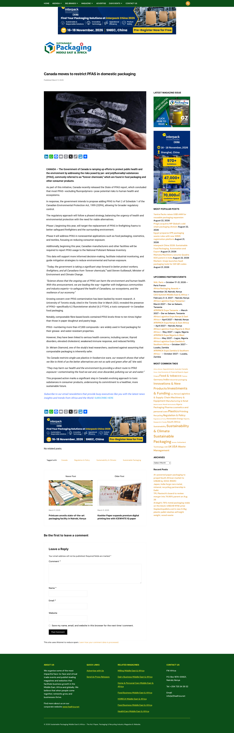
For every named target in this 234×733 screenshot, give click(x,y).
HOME (46, 3)
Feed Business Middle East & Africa (135, 705)
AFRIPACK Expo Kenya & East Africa (171, 322)
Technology (159, 447)
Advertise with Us (95, 670)
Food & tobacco (170, 376)
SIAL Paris (158, 282)
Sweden (174, 442)
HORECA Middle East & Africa (132, 699)
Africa (155, 369)
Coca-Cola (157, 372)
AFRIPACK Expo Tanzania (166, 310)
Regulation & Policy (82, 460)
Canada (64, 460)
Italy (172, 394)
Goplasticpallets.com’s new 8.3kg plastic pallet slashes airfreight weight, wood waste (170, 512)
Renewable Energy (175, 418)
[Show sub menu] (61, 3)
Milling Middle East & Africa (131, 670)
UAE (166, 447)
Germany (158, 379)
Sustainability (160, 426)
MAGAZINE (86, 3)
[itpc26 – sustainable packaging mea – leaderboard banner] (117, 33)
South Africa (173, 421)
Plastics (173, 411)
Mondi (165, 404)
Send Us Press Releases (98, 677)
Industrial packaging (178, 379)
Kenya (177, 394)
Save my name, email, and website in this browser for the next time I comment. (92, 625)
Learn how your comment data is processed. (99, 642)
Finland (156, 376)
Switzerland (181, 442)
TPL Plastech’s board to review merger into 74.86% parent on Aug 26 (170, 496)
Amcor (160, 369)
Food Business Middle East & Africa (135, 692)
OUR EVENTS (114, 3)
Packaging (159, 407)
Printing (183, 411)
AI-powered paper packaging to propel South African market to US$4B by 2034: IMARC (169, 477)
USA (174, 446)
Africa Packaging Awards (166, 288)
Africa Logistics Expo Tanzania (169, 301)
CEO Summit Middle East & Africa (170, 294)
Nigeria (179, 404)
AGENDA (56, 3)
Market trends (158, 404)
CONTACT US (131, 3)
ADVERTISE (101, 3)
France (184, 376)
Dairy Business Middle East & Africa (135, 677)
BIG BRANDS (70, 3)
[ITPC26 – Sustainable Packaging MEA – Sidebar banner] (172, 202)
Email (52, 600)
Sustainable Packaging (132, 460)
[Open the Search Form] (188, 3)
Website (53, 613)
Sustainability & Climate (106, 460)
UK (169, 446)
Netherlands (172, 404)
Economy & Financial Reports (172, 372)
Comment (55, 561)
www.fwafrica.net (71, 706)
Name (52, 588)
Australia (178, 369)
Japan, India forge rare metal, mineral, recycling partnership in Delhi (169, 487)
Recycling (158, 415)
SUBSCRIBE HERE (103, 397)
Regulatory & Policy (160, 419)
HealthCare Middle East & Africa (133, 711)
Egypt (186, 372)
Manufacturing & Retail (177, 401)
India (166, 379)
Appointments (168, 369)
